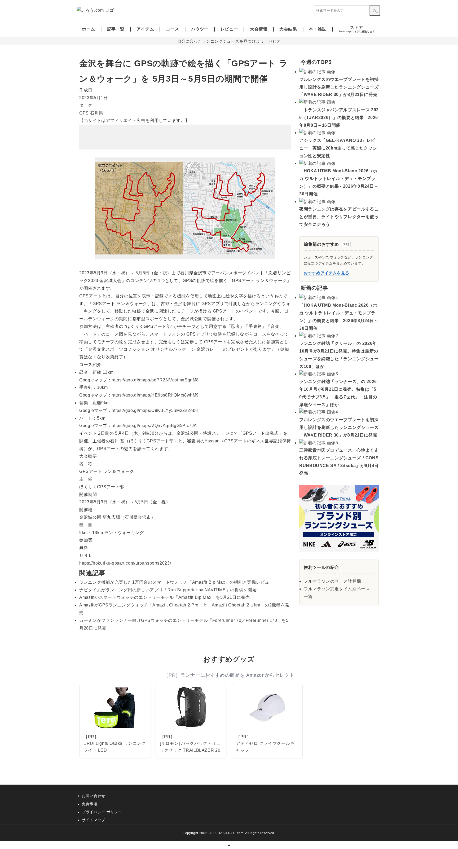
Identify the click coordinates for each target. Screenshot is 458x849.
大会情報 (259, 29)
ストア (356, 29)
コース (172, 29)
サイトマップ (93, 820)
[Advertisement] (185, 137)
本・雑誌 (318, 29)
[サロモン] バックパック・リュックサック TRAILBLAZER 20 (190, 747)
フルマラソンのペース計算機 (332, 581)
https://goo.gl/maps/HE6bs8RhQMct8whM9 (155, 395)
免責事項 (90, 804)
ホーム (88, 29)
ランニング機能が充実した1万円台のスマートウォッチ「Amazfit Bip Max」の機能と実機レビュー (176, 582)
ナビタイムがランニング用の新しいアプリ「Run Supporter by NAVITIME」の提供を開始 (168, 590)
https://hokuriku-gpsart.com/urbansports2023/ (125, 563)
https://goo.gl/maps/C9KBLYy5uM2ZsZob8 (155, 410)
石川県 (96, 113)
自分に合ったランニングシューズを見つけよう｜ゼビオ (229, 41)
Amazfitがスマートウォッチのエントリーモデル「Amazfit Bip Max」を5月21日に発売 (164, 597)
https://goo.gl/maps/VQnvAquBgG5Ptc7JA (154, 425)
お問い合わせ (93, 796)
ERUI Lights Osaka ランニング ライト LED (114, 747)
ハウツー (200, 29)
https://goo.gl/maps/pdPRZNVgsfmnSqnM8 (155, 380)
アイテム (145, 29)
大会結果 (288, 29)
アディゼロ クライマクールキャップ (265, 747)
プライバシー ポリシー (102, 812)
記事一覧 (116, 29)
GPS (84, 113)
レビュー (229, 29)
